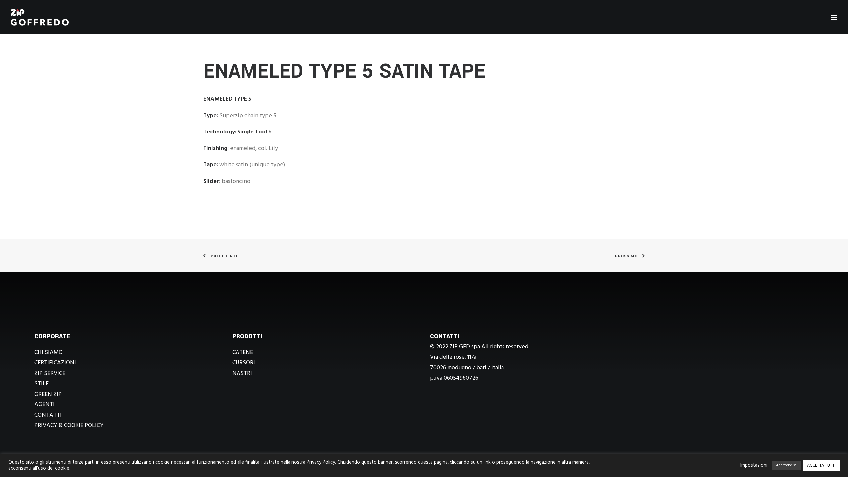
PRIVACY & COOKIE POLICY (69, 425)
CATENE (242, 352)
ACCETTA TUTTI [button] (821, 465)
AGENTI (44, 404)
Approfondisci (786, 465)
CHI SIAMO (48, 352)
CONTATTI (48, 415)
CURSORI (243, 363)
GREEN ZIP (48, 394)
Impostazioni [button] (753, 466)
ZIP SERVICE (49, 373)
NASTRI (242, 373)
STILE (41, 384)
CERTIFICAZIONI (55, 363)
